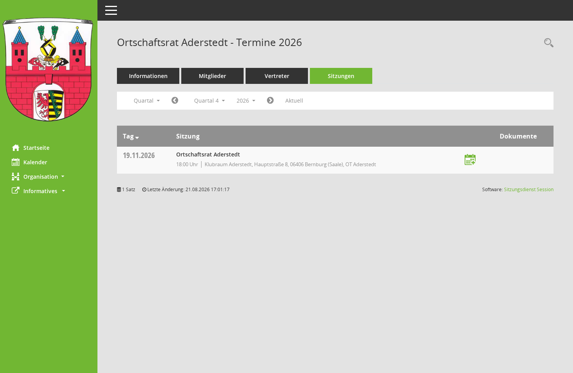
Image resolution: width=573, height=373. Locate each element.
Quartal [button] (144, 100)
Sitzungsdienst (529, 189)
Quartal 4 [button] (207, 100)
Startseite (36, 147)
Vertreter (277, 76)
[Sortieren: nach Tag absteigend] (137, 136)
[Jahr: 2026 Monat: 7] (175, 101)
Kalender (35, 162)
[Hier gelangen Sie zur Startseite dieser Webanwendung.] (48, 69)
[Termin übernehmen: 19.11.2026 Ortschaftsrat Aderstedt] (470, 160)
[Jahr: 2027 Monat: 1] (270, 101)
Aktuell (294, 100)
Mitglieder (212, 76)
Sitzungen (341, 76)
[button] (48, 176)
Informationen (148, 76)
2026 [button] (244, 100)
